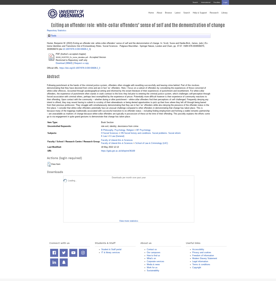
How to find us (153, 255)
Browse (168, 13)
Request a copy (81, 63)
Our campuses (153, 252)
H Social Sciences (109, 133)
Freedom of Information (203, 255)
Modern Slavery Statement (204, 258)
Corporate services (155, 261)
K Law (104, 136)
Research (214, 13)
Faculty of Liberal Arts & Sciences (117, 140)
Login (225, 2)
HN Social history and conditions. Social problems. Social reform (151, 133)
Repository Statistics (56, 30)
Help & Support (200, 13)
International (205, 2)
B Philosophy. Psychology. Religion (117, 130)
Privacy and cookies (201, 252)
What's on (151, 258)
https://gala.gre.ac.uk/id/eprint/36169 (118, 151)
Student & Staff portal (111, 249)
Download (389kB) (64, 63)
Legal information (200, 261)
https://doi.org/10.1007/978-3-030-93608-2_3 (79, 68)
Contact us (152, 249)
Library (224, 13)
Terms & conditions (201, 264)
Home (151, 13)
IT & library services (110, 252)
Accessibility (198, 249)
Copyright (196, 267)
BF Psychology (143, 130)
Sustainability (153, 270)
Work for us (152, 267)
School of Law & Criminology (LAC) (151, 143)
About (159, 13)
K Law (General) (116, 136)
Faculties (217, 2)
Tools (53, 35)
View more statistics (128, 221)
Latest (177, 13)
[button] (49, 164)
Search (195, 2)
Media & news (153, 264)
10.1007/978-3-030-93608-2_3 (76, 49)
